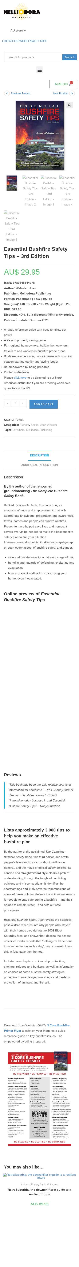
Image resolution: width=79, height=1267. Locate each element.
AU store (17, 30)
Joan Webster (48, 424)
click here (20, 377)
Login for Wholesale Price (24, 41)
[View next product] (72, 93)
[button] (39, 69)
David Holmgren (48, 1184)
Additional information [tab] (39, 465)
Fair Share (18, 429)
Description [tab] (39, 455)
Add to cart (44, 404)
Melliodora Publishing (39, 429)
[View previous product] (7, 93)
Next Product (60, 93)
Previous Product (21, 93)
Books (35, 424)
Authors (24, 424)
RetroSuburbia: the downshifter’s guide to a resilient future (39, 1192)
